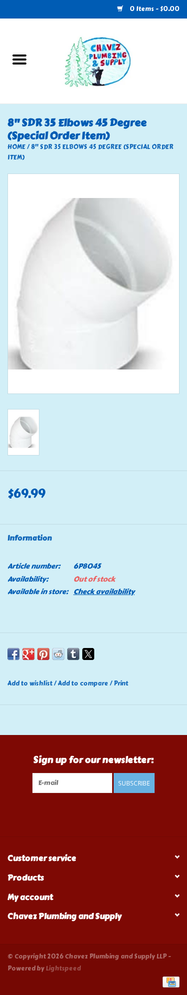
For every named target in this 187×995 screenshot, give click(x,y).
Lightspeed (63, 968)
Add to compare (84, 683)
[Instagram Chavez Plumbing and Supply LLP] (102, 814)
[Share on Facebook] (13, 654)
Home (16, 147)
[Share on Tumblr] (73, 654)
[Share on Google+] (28, 654)
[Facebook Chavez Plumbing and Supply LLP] (85, 814)
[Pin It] (43, 654)
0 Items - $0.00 (154, 9)
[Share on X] (88, 654)
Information (29, 538)
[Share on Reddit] (58, 654)
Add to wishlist (30, 683)
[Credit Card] (169, 981)
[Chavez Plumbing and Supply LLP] (113, 59)
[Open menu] (19, 59)
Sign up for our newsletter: (93, 760)
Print (121, 683)
